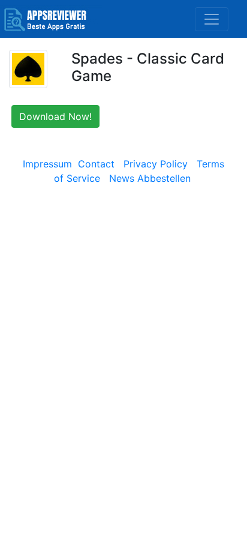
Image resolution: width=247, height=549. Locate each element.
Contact (96, 164)
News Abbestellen (150, 178)
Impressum (47, 164)
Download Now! (55, 116)
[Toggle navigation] (211, 19)
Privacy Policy (155, 164)
